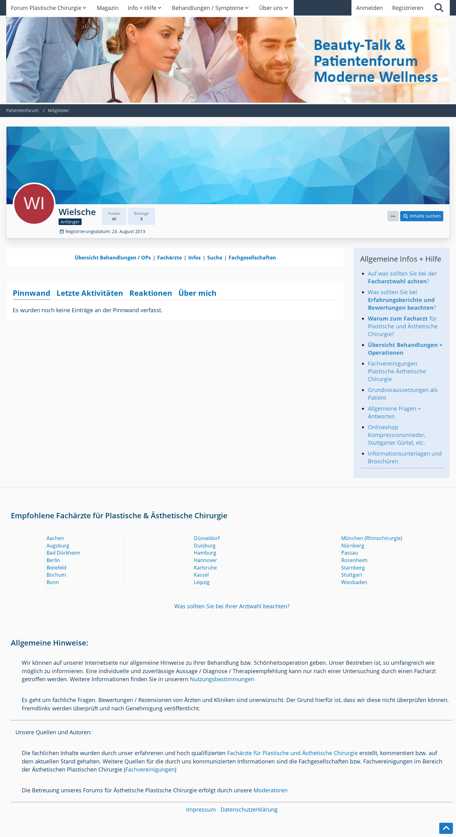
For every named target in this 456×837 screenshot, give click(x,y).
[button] (393, 216)
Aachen (55, 538)
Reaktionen (150, 293)
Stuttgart (351, 574)
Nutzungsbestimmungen (222, 679)
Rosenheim (354, 560)
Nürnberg (352, 545)
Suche (214, 257)
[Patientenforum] (228, 60)
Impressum (201, 809)
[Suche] (439, 8)
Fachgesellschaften (252, 257)
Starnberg (353, 567)
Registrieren (407, 7)
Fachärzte (169, 257)
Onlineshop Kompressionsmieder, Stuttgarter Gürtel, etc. (396, 434)
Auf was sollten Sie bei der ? (402, 277)
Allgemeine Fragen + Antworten (394, 412)
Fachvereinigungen (150, 769)
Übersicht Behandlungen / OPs (113, 257)
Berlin (53, 560)
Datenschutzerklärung (249, 809)
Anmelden (369, 7)
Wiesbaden (354, 582)
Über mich (197, 293)
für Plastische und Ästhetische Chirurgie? (403, 326)
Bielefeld (56, 567)
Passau (349, 552)
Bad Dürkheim (63, 552)
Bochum (56, 574)
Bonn (53, 582)
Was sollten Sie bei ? (402, 299)
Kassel (201, 574)
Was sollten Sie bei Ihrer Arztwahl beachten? (232, 606)
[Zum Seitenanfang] (446, 828)
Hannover (205, 560)
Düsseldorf (207, 538)
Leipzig (202, 582)
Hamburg (205, 552)
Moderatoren (270, 790)
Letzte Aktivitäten (89, 293)
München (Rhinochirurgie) (371, 538)
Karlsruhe (205, 567)
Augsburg (58, 545)
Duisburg (205, 545)
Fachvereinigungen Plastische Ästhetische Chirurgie (397, 371)
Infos (194, 257)
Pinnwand (31, 293)
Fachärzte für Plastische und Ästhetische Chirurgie (292, 753)
